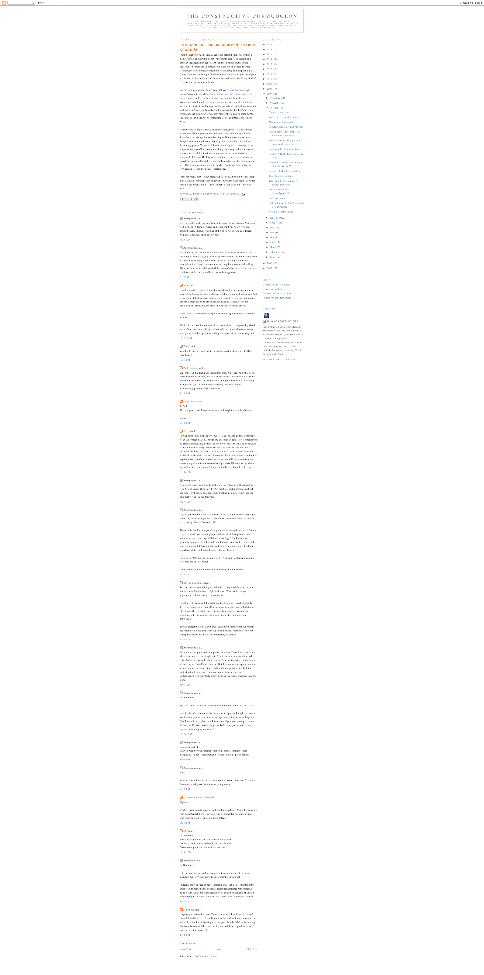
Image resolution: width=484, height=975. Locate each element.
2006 (270, 263)
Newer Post (185, 949)
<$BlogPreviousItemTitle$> (277, 297)
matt (185, 285)
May (272, 237)
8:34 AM (185, 639)
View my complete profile (279, 359)
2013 (270, 64)
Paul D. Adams (190, 368)
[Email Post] (243, 194)
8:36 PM (185, 822)
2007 (270, 93)
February (274, 252)
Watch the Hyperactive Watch (284, 117)
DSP (185, 830)
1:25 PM (185, 359)
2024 (270, 44)
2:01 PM (185, 759)
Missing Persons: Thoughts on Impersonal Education (284, 142)
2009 (270, 83)
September (275, 217)
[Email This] (181, 199)
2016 (270, 54)
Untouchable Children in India (284, 148)
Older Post (252, 949)
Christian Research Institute (277, 293)
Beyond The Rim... (192, 582)
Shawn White (190, 401)
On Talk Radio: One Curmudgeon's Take (280, 191)
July (272, 227)
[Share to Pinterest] (196, 199)
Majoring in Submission (281, 121)
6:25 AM (185, 239)
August (274, 222)
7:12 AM (185, 277)
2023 (270, 49)
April (273, 242)
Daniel (186, 346)
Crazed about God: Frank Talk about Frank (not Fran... (284, 133)
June (272, 232)
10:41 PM (186, 852)
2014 (270, 59)
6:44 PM (185, 422)
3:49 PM (185, 789)
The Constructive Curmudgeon (242, 16)
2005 (270, 268)
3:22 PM (185, 393)
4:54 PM (185, 935)
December (275, 97)
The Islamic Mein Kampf (281, 176)
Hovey (186, 431)
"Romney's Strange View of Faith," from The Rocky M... (286, 164)
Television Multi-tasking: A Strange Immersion (283, 182)
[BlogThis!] (185, 199)
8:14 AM (185, 574)
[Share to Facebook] (192, 199)
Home (219, 949)
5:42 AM (185, 901)
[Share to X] (188, 199)
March (273, 247)
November (275, 102)
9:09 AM (185, 684)
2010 (270, 79)
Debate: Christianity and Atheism (286, 126)
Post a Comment (188, 943)
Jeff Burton (189, 909)
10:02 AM (186, 338)
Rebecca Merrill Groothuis (276, 284)
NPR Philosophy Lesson (281, 211)
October (274, 107)
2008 (270, 88)
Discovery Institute (272, 289)
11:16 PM (186, 472)
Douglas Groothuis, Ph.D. (196, 797)
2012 (270, 69)
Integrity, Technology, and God (285, 171)
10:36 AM (186, 734)
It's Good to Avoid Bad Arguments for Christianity (286, 204)
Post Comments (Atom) (205, 956)
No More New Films (279, 112)
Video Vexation (277, 198)
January (274, 257)
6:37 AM (185, 501)
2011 (270, 74)
